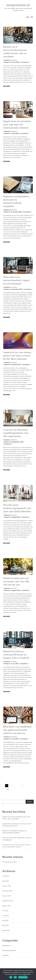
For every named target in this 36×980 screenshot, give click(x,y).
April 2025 (5, 925)
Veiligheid (5, 955)
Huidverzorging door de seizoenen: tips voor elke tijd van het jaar (16, 581)
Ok (11, 977)
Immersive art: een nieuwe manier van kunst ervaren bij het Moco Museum (17, 356)
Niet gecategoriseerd (9, 950)
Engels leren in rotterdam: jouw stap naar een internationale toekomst (17, 125)
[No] (34, 974)
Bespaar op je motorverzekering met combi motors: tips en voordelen (15, 51)
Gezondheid (6, 945)
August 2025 (6, 906)
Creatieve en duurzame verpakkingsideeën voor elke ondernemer (15, 433)
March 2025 (6, 930)
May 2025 (5, 920)
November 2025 (7, 891)
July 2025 (5, 911)
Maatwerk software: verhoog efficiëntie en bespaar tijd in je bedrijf (16, 655)
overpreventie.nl (18, 5)
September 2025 (7, 901)
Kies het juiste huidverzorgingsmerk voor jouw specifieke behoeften (17, 508)
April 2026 (5, 881)
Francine (13, 60)
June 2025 (5, 916)
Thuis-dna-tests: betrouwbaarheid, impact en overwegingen (16, 280)
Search (29, 802)
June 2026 (5, 876)
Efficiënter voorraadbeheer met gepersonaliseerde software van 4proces (17, 730)
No (15, 977)
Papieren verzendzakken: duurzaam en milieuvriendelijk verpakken (16, 201)
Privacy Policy (23, 977)
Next (8, 789)
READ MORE (6, 86)
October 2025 (6, 896)
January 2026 (6, 886)
